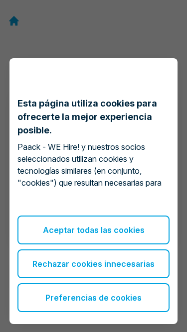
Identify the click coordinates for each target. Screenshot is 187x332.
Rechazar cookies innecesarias (93, 264)
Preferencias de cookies (93, 298)
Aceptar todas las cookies (94, 230)
